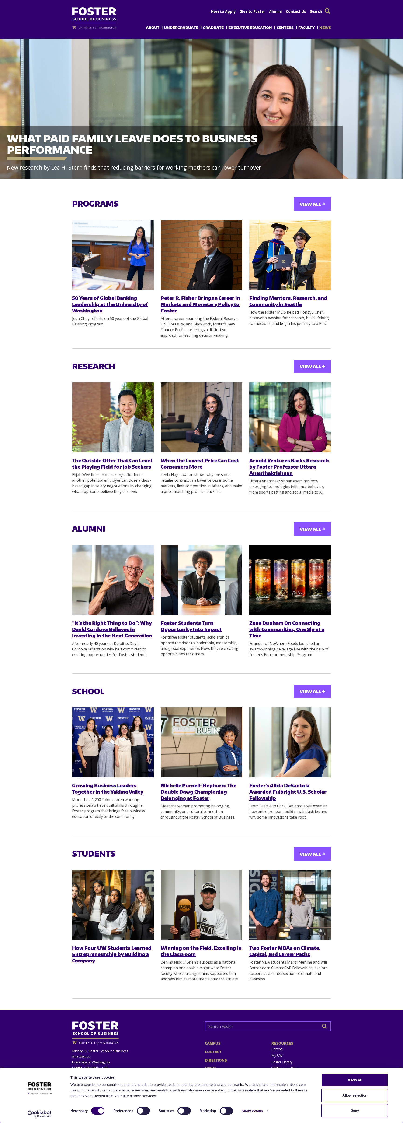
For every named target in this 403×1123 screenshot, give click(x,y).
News (325, 27)
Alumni (275, 11)
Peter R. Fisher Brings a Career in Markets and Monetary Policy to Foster (200, 304)
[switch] (143, 1111)
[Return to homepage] (135, 1031)
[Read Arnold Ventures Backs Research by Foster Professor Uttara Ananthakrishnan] (290, 417)
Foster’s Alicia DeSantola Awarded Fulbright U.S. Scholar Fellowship (288, 791)
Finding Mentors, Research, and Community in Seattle (288, 301)
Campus (212, 1043)
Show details (252, 1111)
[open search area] (327, 11)
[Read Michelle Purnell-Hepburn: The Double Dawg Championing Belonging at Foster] (201, 742)
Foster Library (281, 1062)
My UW (276, 1055)
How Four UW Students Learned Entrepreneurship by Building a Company (111, 954)
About (152, 27)
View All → (312, 204)
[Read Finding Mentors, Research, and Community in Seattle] (290, 255)
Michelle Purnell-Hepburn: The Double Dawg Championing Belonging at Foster (198, 791)
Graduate (213, 27)
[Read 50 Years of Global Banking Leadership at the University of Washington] (113, 255)
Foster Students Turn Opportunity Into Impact (191, 626)
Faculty (306, 27)
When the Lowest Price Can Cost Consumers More (200, 463)
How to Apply (223, 11)
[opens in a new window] (102, 27)
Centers (285, 27)
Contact (213, 1052)
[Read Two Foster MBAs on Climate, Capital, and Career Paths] (290, 905)
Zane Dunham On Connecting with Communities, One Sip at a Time (286, 629)
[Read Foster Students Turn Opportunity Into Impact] (201, 580)
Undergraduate (181, 27)
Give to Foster (252, 11)
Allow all (355, 1080)
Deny (355, 1110)
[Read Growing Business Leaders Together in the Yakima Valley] (113, 742)
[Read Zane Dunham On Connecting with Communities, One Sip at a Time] (290, 580)
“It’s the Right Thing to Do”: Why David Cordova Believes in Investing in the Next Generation (112, 629)
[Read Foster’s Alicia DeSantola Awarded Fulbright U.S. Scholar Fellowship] (290, 742)
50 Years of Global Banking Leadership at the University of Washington (110, 304)
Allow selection (354, 1095)
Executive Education (250, 27)
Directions (216, 1060)
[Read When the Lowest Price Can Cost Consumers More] (201, 417)
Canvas (276, 1049)
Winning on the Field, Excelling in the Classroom (201, 951)
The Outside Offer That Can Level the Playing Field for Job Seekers (112, 463)
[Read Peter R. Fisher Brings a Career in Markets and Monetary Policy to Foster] (201, 255)
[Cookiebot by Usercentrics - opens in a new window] (39, 1113)
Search (316, 11)
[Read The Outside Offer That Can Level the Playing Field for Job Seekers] (113, 417)
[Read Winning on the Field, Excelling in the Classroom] (201, 905)
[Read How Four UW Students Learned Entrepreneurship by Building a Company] (113, 905)
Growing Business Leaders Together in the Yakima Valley (107, 788)
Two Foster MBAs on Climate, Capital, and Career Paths (284, 951)
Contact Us (296, 11)
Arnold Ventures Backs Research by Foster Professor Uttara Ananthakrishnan (289, 466)
